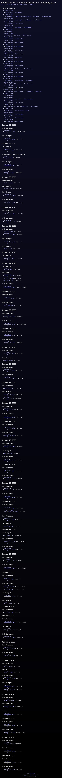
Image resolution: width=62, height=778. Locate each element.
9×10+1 (7, 526)
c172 (14, 706)
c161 (14, 622)
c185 (13, 242)
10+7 (6, 249)
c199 (13, 139)
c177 (10, 188)
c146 (11, 672)
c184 (11, 453)
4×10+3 (7, 388)
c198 (14, 195)
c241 (14, 378)
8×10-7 (6, 672)
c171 (13, 489)
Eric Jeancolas (9, 23)
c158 (14, 446)
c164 (11, 183)
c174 (13, 395)
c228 (10, 666)
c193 (12, 535)
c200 (14, 131)
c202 (13, 586)
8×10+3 (7, 280)
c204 (10, 360)
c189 (11, 278)
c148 (12, 612)
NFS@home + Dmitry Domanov (22, 16)
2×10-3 (6, 183)
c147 (13, 150)
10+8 (6, 360)
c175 (14, 275)
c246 (12, 298)
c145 (12, 579)
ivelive (17, 106)
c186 (13, 629)
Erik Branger (18, 12)
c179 (10, 603)
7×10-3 (6, 231)
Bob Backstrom (9, 12)
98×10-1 (7, 700)
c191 (10, 249)
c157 (13, 335)
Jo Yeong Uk (8, 16)
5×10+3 (7, 589)
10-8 (6, 188)
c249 (14, 214)
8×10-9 (6, 278)
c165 (13, 428)
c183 (13, 258)
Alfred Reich (27, 27)
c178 (14, 165)
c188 (11, 269)
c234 (11, 157)
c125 (13, 409)
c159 (12, 526)
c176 (13, 732)
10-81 (6, 269)
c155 (12, 280)
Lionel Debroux (9, 20)
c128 (13, 471)
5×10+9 (7, 612)
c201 (14, 637)
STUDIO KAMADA (22, 4)
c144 (13, 596)
